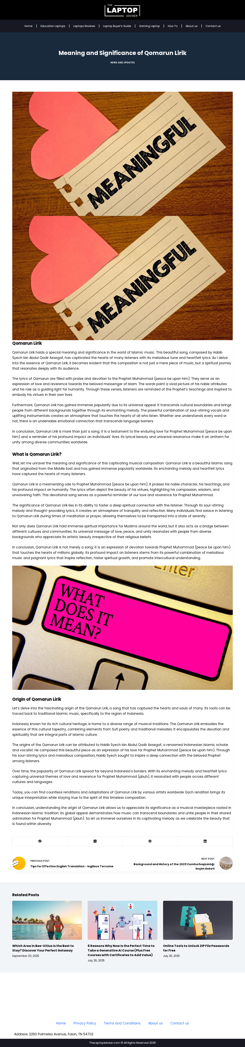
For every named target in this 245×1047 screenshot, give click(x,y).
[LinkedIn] (205, 841)
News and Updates (122, 62)
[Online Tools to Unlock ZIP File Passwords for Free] (198, 920)
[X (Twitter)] (95, 841)
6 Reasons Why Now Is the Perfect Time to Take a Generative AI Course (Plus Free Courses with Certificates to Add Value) (121, 950)
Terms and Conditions (122, 1023)
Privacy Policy (85, 1023)
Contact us (213, 26)
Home (28, 26)
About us (192, 26)
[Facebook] (40, 841)
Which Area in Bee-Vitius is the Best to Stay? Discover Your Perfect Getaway (43, 948)
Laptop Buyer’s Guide (117, 26)
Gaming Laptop (149, 26)
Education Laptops (53, 26)
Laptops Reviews (84, 26)
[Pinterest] (150, 841)
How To (173, 26)
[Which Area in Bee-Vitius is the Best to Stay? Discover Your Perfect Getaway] (47, 920)
